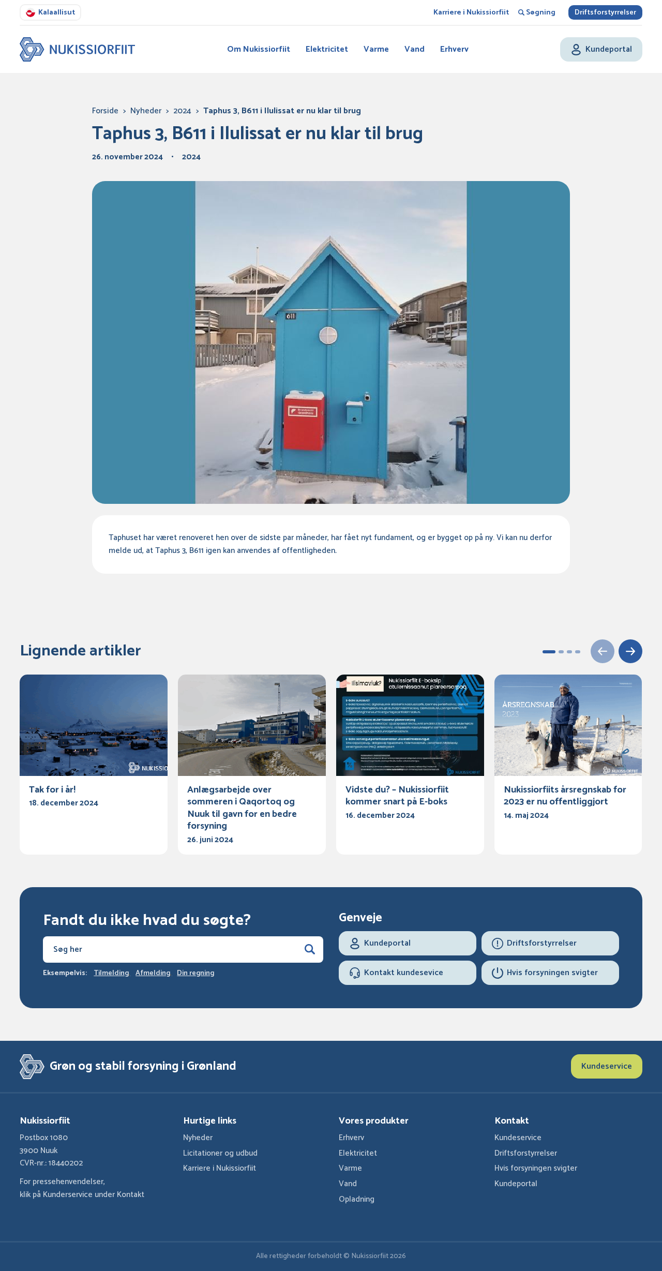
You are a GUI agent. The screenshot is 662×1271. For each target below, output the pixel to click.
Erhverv (454, 49)
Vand (414, 49)
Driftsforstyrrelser (605, 13)
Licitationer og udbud (220, 1153)
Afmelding (153, 973)
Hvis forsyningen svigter (535, 1168)
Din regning (195, 973)
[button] (549, 651)
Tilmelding (111, 973)
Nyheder (145, 111)
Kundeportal (515, 1183)
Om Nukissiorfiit (258, 49)
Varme (376, 49)
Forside (105, 111)
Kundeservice (606, 1066)
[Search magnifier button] (309, 949)
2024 (182, 111)
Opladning (356, 1199)
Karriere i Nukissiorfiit (471, 13)
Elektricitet (327, 49)
